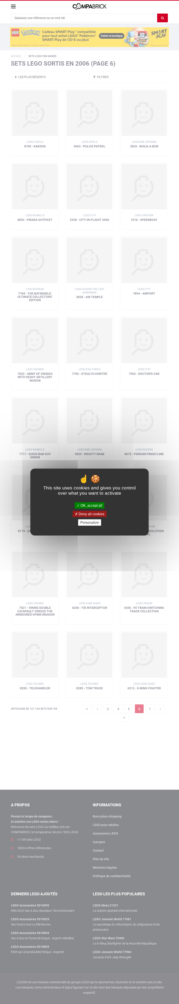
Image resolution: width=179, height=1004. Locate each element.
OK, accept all (91, 505)
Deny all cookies (91, 514)
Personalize (89, 522)
